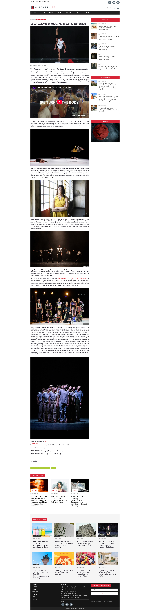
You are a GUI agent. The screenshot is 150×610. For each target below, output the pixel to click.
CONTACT (38, 1)
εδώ (45, 441)
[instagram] (113, 2)
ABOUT (32, 1)
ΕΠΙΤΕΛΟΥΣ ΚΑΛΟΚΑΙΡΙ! (37, 468)
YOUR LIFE (85, 12)
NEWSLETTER (46, 1)
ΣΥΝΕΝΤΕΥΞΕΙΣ (105, 77)
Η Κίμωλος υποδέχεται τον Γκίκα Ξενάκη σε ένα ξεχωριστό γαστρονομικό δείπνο (109, 37)
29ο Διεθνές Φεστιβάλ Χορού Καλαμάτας (71, 278)
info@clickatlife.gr (70, 593)
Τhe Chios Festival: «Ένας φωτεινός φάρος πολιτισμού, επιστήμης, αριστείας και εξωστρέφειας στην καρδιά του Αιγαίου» (108, 86)
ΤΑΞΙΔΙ (77, 12)
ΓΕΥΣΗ (51, 12)
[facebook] (109, 2)
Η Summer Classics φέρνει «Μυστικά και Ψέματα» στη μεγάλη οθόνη (107, 47)
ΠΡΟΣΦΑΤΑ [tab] (105, 20)
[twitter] (118, 2)
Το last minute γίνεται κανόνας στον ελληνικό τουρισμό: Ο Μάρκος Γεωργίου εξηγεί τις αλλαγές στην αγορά (108, 99)
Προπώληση (34, 443)
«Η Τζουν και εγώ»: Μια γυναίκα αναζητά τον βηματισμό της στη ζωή (108, 68)
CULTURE (68, 12)
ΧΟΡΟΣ (48, 468)
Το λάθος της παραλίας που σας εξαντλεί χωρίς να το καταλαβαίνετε (108, 27)
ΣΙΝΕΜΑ (34, 12)
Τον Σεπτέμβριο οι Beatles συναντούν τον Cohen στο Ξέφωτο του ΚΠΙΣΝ (107, 58)
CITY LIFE (59, 12)
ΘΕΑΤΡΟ (42, 12)
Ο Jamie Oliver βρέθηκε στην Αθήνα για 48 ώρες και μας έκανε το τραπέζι (109, 109)
